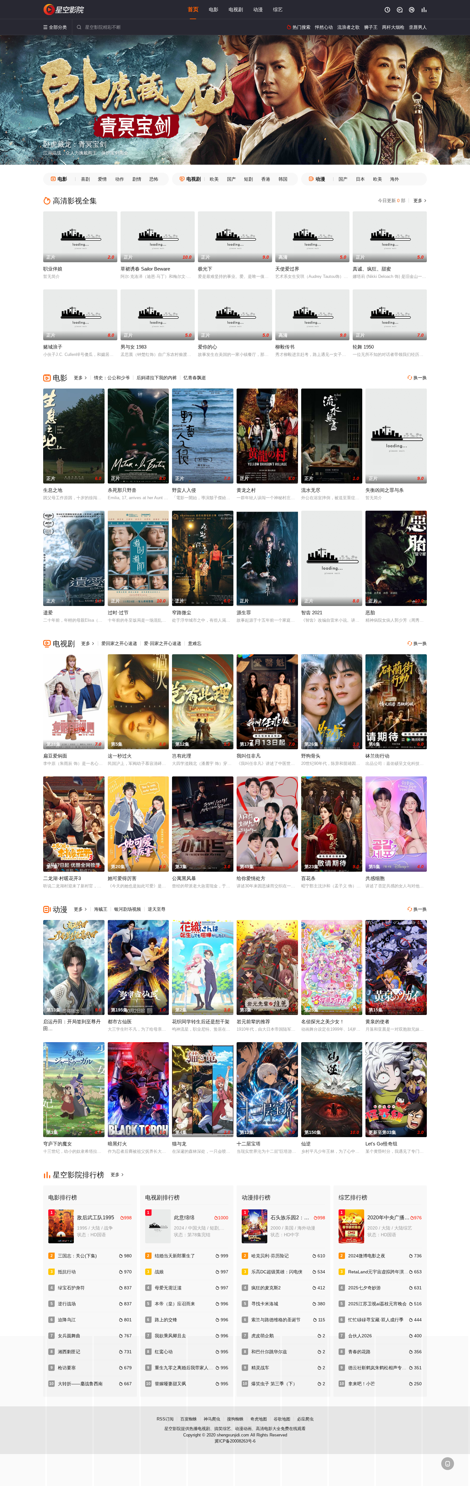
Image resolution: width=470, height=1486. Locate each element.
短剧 (248, 179)
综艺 (278, 9)
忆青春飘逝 (195, 377)
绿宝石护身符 (71, 1287)
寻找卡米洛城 (264, 1303)
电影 (213, 9)
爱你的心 (207, 347)
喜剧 (85, 179)
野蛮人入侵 (184, 490)
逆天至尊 (157, 909)
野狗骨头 (310, 756)
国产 (231, 179)
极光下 (205, 268)
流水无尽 (310, 490)
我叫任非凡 (249, 756)
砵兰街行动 (377, 756)
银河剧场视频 (127, 909)
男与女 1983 (133, 347)
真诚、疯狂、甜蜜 (372, 268)
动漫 (258, 9)
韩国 (282, 179)
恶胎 (370, 612)
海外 (394, 179)
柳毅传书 (284, 347)
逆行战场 (67, 1303)
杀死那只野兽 (122, 490)
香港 (265, 179)
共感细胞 (375, 878)
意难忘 (194, 643)
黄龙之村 (246, 490)
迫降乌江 (67, 1319)
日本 (360, 179)
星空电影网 (64, 9)
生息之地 (52, 490)
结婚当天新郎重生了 (175, 1255)
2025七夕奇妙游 (364, 1287)
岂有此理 (181, 756)
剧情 (136, 179)
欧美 (214, 179)
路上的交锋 (166, 1319)
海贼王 (100, 909)
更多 (419, 200)
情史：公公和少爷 (112, 377)
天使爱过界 (287, 268)
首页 (193, 9)
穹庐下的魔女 (57, 1143)
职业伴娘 (52, 268)
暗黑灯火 (117, 1143)
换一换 (417, 377)
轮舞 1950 (363, 347)
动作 (119, 179)
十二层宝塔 (249, 1143)
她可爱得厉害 (122, 878)
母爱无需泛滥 (168, 1287)
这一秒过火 (120, 756)
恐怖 (153, 179)
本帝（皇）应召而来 (175, 1303)
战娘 (159, 1271)
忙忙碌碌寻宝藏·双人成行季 (375, 1319)
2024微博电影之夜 (366, 1255)
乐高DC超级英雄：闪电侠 (276, 1271)
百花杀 (308, 878)
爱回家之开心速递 (119, 643)
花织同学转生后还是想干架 (201, 1021)
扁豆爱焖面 (55, 756)
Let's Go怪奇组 (381, 1143)
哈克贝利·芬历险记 (270, 1255)
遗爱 (48, 612)
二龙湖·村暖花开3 (62, 878)
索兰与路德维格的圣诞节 (276, 1319)
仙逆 (306, 1143)
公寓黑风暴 (184, 878)
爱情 (102, 179)
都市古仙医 (120, 1021)
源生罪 (244, 612)
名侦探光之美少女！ (322, 1021)
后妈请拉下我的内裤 (157, 377)
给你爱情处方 (251, 878)
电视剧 (236, 9)
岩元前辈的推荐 (253, 1021)
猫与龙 (179, 1143)
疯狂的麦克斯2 (266, 1287)
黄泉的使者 (377, 1021)
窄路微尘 (181, 612)
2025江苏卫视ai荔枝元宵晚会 (377, 1303)
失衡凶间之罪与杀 (384, 490)
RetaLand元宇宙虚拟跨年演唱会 (380, 1271)
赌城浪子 (52, 347)
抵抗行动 (67, 1271)
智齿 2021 (311, 612)
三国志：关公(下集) (77, 1255)
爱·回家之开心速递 (162, 643)
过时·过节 (118, 612)
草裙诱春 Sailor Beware (145, 268)
